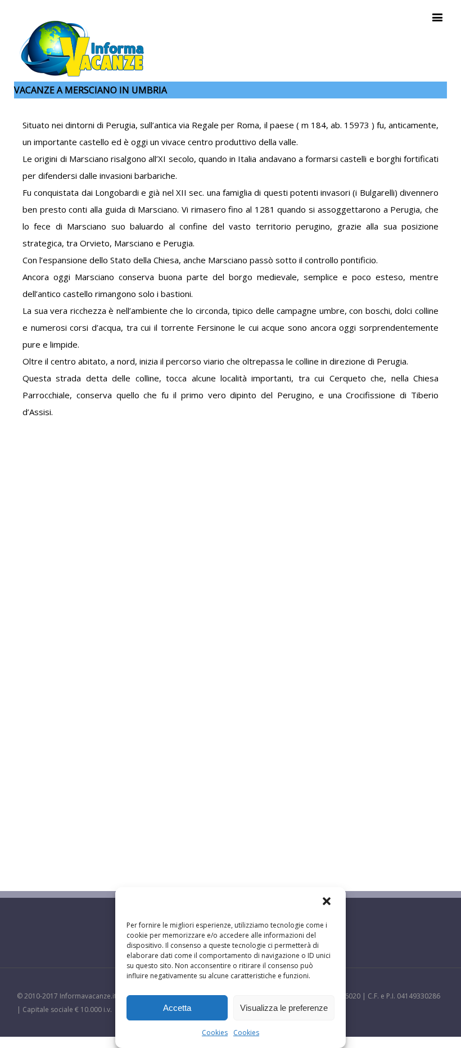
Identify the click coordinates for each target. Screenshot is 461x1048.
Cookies (215, 1032)
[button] (328, 902)
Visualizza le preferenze (284, 1008)
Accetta (177, 1008)
